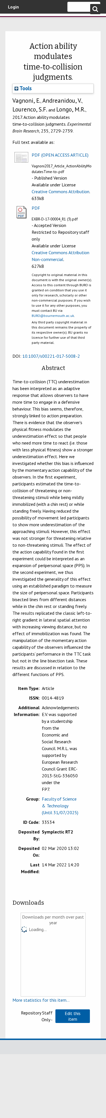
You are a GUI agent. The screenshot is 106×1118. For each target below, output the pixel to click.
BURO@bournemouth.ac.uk (53, 315)
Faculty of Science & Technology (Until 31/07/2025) (60, 805)
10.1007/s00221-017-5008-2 (51, 356)
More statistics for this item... (41, 1000)
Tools (25, 88)
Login (13, 7)
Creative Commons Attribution (60, 191)
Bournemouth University (13, 21)
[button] (72, 1016)
